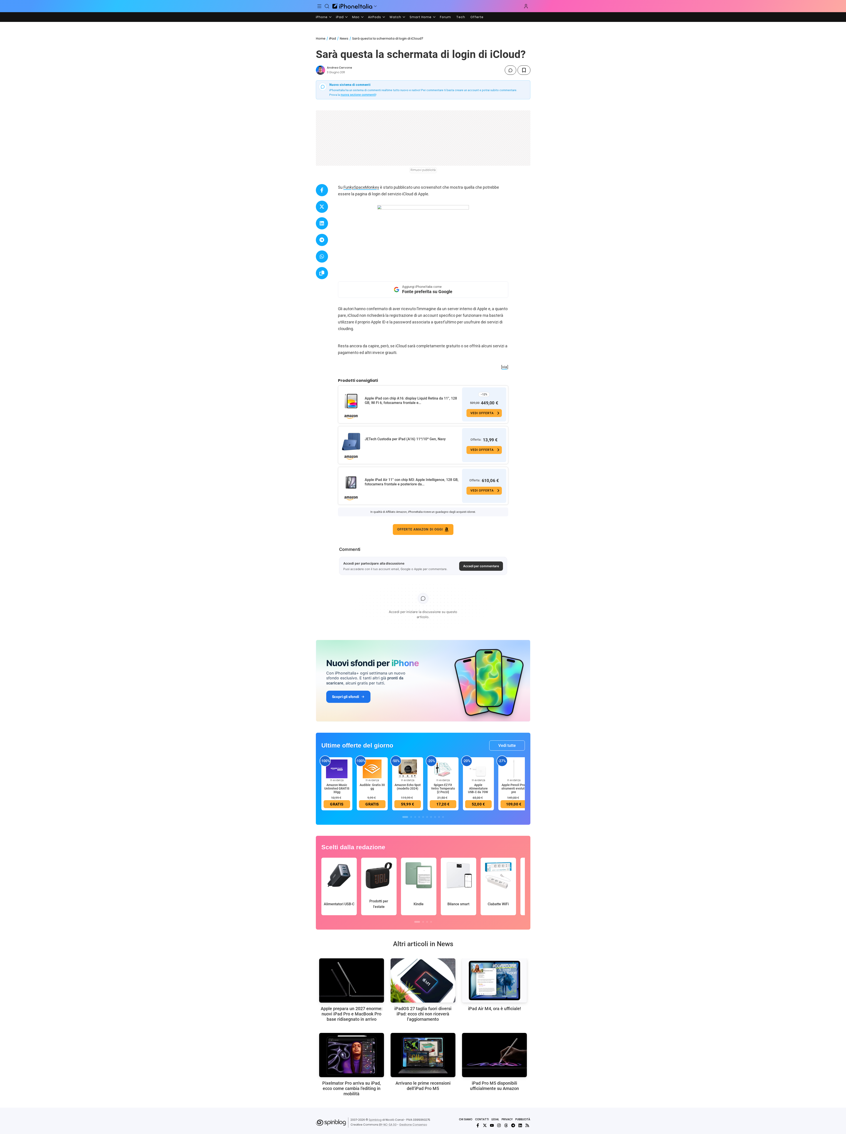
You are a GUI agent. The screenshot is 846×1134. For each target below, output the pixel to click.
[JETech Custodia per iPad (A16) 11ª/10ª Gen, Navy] (351, 442)
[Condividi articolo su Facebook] (322, 190)
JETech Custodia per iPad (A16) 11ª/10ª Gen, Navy (405, 439)
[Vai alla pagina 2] (411, 817)
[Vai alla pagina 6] (427, 817)
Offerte (476, 17)
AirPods (374, 17)
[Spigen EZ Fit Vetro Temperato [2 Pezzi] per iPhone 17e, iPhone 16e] (443, 768)
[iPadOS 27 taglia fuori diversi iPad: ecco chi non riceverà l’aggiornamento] (423, 980)
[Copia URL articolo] (322, 273)
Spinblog (375, 1120)
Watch (395, 17)
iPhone (322, 17)
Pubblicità (522, 1119)
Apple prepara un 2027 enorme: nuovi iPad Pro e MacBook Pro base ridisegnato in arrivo (351, 1014)
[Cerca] (327, 6)
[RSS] (527, 1125)
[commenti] (510, 70)
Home (320, 38)
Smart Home (421, 17)
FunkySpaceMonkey (361, 187)
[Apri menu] (375, 6)
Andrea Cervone (339, 67)
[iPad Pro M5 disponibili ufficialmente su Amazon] (494, 1055)
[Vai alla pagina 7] (431, 817)
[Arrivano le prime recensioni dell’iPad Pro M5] (423, 1055)
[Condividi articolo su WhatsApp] (322, 256)
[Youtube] (492, 1125)
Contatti (482, 1119)
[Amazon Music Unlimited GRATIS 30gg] (337, 768)
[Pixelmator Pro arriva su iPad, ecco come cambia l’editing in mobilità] (351, 1055)
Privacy (507, 1119)
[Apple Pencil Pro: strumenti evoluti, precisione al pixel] (514, 768)
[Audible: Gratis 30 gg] (372, 768)
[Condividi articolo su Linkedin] (322, 223)
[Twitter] (485, 1125)
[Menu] (319, 6)
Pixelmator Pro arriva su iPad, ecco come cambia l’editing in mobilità (351, 1088)
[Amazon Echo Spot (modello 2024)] (407, 768)
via (504, 367)
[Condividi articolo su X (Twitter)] (322, 207)
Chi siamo (465, 1119)
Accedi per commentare (481, 566)
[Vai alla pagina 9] (439, 817)
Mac (356, 17)
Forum (445, 17)
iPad (340, 17)
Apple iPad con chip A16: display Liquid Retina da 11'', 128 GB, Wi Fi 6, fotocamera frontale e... (411, 400)
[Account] (526, 6)
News (344, 38)
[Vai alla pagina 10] (443, 817)
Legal (495, 1119)
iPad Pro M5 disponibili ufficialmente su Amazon (494, 1085)
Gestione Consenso (413, 1124)
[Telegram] (513, 1125)
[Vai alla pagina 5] (423, 817)
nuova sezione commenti (358, 94)
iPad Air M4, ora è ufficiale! (494, 1008)
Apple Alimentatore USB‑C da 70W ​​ (478, 788)
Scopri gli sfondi (345, 696)
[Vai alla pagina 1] (405, 817)
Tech (460, 17)
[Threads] (506, 1125)
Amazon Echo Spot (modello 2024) (408, 786)
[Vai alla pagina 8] (435, 817)
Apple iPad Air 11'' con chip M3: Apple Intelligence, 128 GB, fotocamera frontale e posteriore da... (411, 482)
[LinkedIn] (520, 1125)
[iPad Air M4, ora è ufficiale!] (494, 980)
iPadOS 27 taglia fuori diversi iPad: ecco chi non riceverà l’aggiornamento (422, 1014)
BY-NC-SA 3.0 (388, 1124)
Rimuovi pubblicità (423, 170)
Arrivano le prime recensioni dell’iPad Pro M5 (423, 1085)
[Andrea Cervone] (320, 70)
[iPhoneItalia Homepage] (352, 6)
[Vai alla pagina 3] (415, 817)
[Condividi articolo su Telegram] (322, 240)
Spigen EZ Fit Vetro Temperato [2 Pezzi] (443, 788)
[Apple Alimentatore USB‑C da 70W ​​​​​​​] (478, 768)
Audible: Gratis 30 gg (372, 786)
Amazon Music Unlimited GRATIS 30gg (336, 788)
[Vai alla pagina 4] (419, 817)
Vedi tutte (507, 745)
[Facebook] (478, 1125)
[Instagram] (499, 1125)
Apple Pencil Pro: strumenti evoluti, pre (513, 788)
